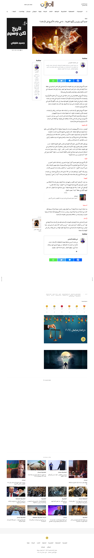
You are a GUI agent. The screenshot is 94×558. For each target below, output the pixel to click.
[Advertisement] (65, 276)
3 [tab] (18, 50)
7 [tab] (12, 50)
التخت (38, 543)
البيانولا (44, 543)
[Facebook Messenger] (70, 80)
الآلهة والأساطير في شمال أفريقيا (76, 294)
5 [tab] (15, 50)
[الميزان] (47, 5)
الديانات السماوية (55, 294)
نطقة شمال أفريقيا (71, 296)
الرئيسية (65, 543)
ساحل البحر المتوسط (58, 295)
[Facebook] (78, 80)
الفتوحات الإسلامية (48, 294)
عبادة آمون (52, 295)
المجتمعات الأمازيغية (77, 295)
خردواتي (49, 547)
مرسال (76, 196)
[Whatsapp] (53, 80)
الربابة (44, 517)
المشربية (64, 472)
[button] (65, 359)
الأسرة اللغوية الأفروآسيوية (66, 294)
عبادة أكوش (48, 295)
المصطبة (85, 498)
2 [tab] (20, 50)
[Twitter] (61, 80)
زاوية (86, 18)
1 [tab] (21, 50)
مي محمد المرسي (73, 63)
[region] (65, 359)
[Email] (77, 72)
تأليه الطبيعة (71, 295)
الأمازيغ (60, 294)
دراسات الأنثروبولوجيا (66, 295)
